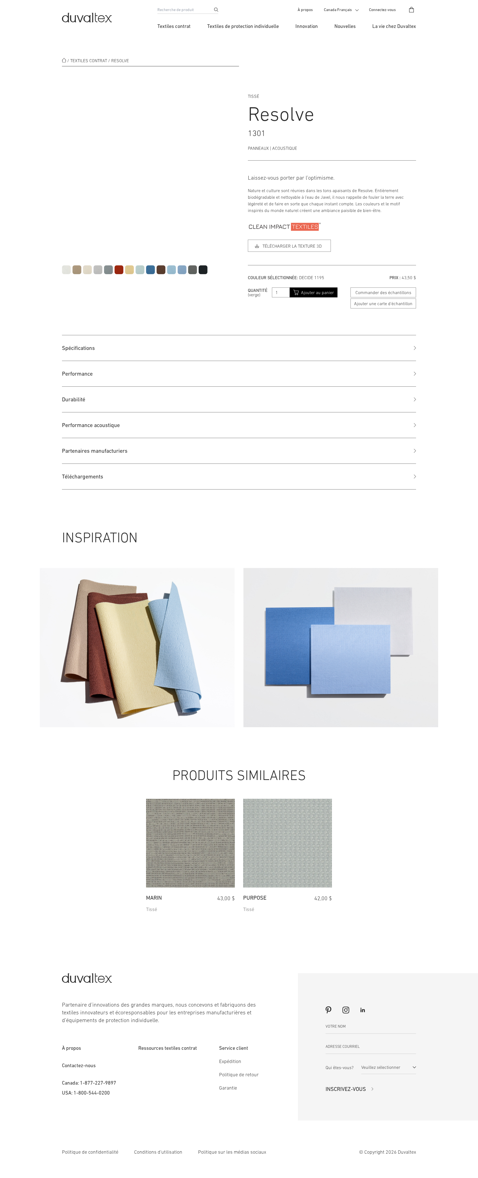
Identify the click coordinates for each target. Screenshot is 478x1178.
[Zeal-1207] (66, 269)
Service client (233, 1048)
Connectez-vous (382, 9)
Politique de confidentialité (90, 1152)
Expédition (230, 1061)
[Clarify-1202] (87, 269)
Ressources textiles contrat (167, 1048)
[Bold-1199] (119, 269)
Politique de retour (239, 1074)
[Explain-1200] (161, 269)
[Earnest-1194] (129, 269)
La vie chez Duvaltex (394, 26)
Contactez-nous (79, 1065)
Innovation (306, 26)
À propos (305, 9)
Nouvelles (345, 26)
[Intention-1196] (171, 269)
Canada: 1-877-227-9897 (89, 1083)
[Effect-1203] (97, 269)
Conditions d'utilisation (158, 1152)
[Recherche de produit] (216, 10)
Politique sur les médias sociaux (232, 1152)
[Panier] (411, 10)
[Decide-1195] (140, 269)
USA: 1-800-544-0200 (86, 1093)
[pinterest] (328, 1010)
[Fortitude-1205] (192, 269)
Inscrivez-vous (346, 1089)
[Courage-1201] (76, 269)
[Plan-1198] (150, 269)
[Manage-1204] (108, 269)
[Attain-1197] (182, 269)
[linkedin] (362, 1010)
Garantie (228, 1088)
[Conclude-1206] (203, 269)
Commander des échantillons (383, 292)
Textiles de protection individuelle (243, 26)
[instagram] (345, 1010)
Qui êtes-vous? (340, 1067)
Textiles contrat (174, 26)
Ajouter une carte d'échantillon (383, 303)
